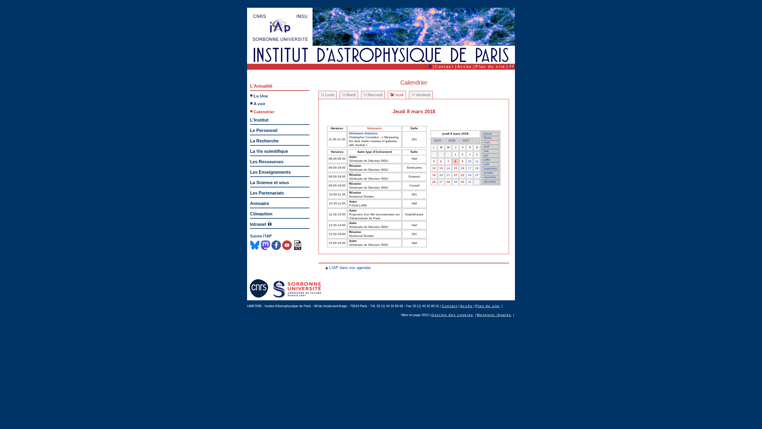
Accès (464, 66)
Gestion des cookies (452, 315)
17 (469, 168)
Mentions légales (494, 315)
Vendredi (423, 95)
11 (477, 161)
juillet (487, 159)
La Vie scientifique (269, 151)
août (486, 164)
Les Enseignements (270, 172)
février (488, 137)
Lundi (329, 95)
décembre (490, 181)
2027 (466, 140)
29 (455, 182)
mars (487, 142)
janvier (488, 133)
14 (448, 168)
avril (486, 146)
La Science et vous (269, 182)
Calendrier (264, 111)
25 (477, 175)
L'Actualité (261, 85)
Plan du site (490, 66)
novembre (490, 177)
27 (441, 182)
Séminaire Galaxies (363, 133)
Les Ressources (266, 161)
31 (469, 182)
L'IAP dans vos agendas (350, 267)
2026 (451, 140)
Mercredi (375, 95)
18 (477, 168)
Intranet (258, 224)
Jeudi (399, 95)
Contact (444, 66)
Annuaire (259, 203)
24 (469, 175)
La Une (261, 96)
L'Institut (259, 119)
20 (441, 175)
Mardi (351, 95)
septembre (490, 168)
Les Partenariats (267, 192)
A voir (259, 103)
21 (448, 175)
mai (486, 151)
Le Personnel (263, 130)
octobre (488, 172)
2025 (437, 140)
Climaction (261, 213)
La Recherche (264, 140)
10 (469, 161)
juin (486, 155)
